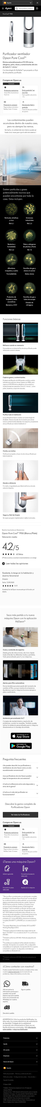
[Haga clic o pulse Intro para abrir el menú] (3, 8)
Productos (6, 1038)
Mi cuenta (6, 1050)
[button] (20, 768)
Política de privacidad (8, 1073)
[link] (15, 563)
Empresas (6, 1056)
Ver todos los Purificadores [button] (20, 815)
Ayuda (5, 1044)
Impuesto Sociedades (8, 1080)
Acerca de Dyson (8, 1062)
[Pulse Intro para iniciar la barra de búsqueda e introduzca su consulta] (24, 8)
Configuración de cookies (20, 1077)
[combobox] (17, 3)
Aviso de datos (31, 1077)
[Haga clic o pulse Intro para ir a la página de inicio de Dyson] (8, 9)
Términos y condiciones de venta (23, 1073)
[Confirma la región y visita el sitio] (37, 3)
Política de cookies (7, 1077)
